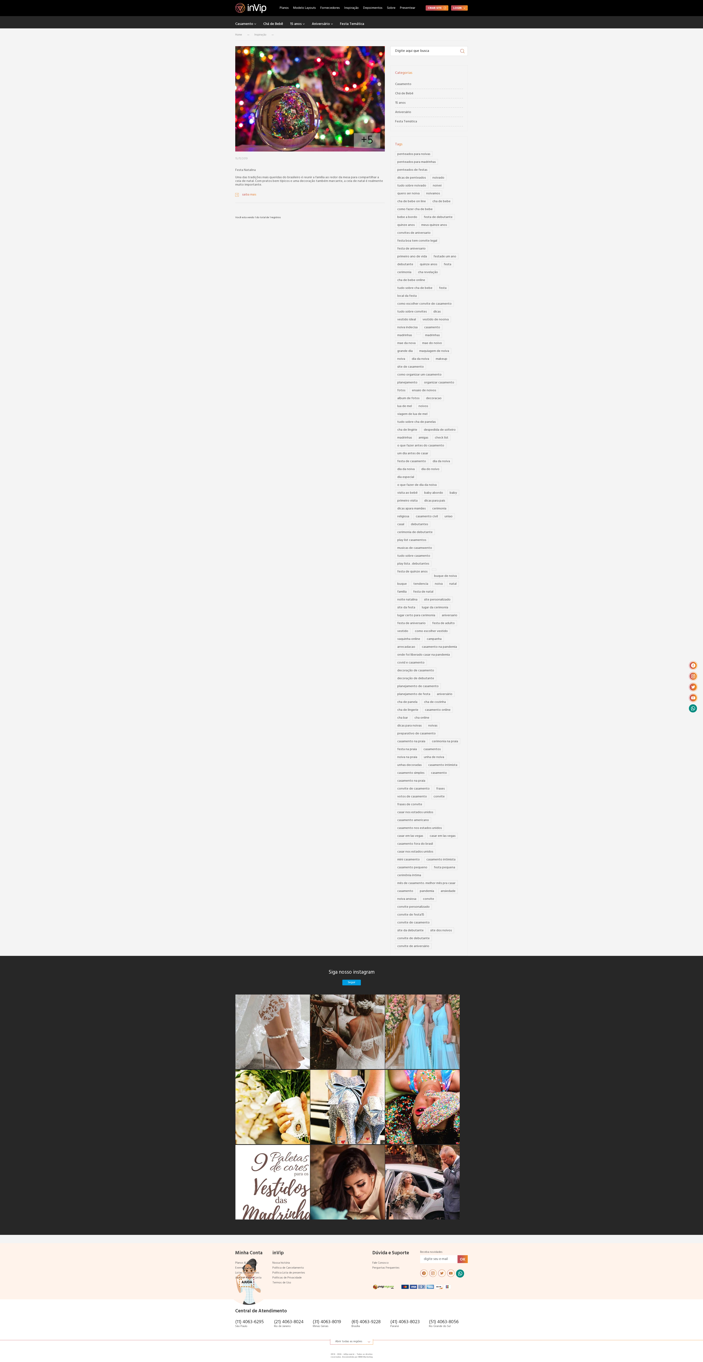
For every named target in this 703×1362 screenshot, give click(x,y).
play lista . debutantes (413, 563)
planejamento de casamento (418, 686)
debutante (405, 264)
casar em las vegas (410, 836)
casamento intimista (442, 765)
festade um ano (445, 256)
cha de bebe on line (411, 201)
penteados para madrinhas (416, 162)
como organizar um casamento (419, 374)
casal (400, 524)
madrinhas (404, 335)
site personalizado (437, 599)
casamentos (432, 749)
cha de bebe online (411, 280)
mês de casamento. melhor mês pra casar (426, 883)
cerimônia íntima (409, 875)
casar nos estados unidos (415, 812)
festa (447, 264)
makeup (441, 359)
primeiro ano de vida (412, 256)
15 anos (296, 24)
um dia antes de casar (412, 453)
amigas (423, 437)
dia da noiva (420, 359)
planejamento (407, 382)
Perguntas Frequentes (385, 1268)
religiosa (403, 516)
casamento (432, 327)
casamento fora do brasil (415, 844)
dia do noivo (430, 469)
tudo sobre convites (412, 311)
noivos (423, 406)
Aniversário (321, 24)
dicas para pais (434, 500)
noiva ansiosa (406, 899)
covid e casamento (411, 662)
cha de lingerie (407, 710)
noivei (437, 185)
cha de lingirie (407, 430)
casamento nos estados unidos (419, 828)
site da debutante (410, 930)
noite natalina (407, 599)
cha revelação (428, 272)
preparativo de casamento (416, 733)
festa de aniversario (411, 248)
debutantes (419, 524)
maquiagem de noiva (434, 351)
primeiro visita (407, 500)
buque (402, 584)
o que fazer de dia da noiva (417, 485)
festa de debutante (438, 217)
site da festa (406, 607)
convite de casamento (413, 788)
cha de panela (407, 702)
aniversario (449, 615)
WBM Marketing (365, 1357)
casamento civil (427, 516)
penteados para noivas (413, 154)
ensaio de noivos (424, 390)
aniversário (444, 694)
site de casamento (410, 366)
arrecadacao (406, 647)
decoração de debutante (415, 678)
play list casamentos (411, 540)
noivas (432, 725)
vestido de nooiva (436, 319)
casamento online (438, 710)
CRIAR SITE (435, 8)
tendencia (420, 584)
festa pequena (444, 867)
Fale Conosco (380, 1263)
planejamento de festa (413, 694)
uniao (449, 516)
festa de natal (423, 591)
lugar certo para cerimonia (416, 615)
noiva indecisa (407, 327)
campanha (434, 639)
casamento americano (413, 820)
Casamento (244, 24)
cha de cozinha (435, 702)
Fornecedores (330, 8)
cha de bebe (441, 201)
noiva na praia (407, 757)
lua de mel (404, 406)
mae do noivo (432, 343)
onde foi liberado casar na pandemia (423, 654)
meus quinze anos (434, 225)
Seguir (351, 982)
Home (238, 35)
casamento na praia (411, 741)
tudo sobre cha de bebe (414, 288)
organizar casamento (439, 382)
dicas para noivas (409, 725)
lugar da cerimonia (435, 607)
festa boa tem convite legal (417, 240)
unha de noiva (434, 757)
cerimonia (404, 272)
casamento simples (410, 773)
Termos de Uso (281, 1283)
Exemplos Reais (244, 1268)
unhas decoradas (409, 765)
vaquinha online (408, 639)
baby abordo (433, 493)
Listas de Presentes (247, 1273)
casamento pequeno (412, 867)
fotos (401, 390)
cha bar (402, 717)
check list (441, 437)
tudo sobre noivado (411, 185)
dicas (437, 311)
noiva (401, 359)
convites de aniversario (414, 233)
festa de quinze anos (412, 571)
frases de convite (409, 804)
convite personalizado (413, 907)
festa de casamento (411, 461)
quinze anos (406, 225)
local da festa (407, 296)
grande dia (405, 351)
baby (453, 493)
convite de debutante (413, 938)
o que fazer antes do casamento (420, 445)
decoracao (434, 398)
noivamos (433, 193)
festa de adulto (443, 623)
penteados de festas (412, 170)
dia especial (405, 477)
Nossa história (281, 1263)
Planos (284, 8)
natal (453, 584)
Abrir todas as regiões (348, 1341)
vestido (402, 631)
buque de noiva (445, 576)
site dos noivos (441, 930)
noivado (438, 177)
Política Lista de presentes (288, 1273)
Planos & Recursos (246, 1263)
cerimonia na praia (445, 741)
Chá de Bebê (273, 24)
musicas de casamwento (414, 548)
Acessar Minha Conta (248, 1278)
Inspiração (351, 8)
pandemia (427, 891)
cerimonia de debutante (415, 532)
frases (440, 788)
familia (402, 591)
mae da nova (406, 343)
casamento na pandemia (439, 647)
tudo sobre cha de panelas (416, 422)
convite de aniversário (413, 946)
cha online (421, 717)
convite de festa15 (410, 914)
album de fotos (408, 398)
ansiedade (448, 891)
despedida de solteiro (440, 430)
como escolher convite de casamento (424, 303)
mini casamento (408, 859)
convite (439, 796)
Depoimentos (372, 8)
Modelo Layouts (304, 8)
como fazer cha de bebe (415, 209)
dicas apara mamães (411, 508)
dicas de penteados (411, 177)
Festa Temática (352, 24)
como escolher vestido (431, 631)
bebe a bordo (407, 217)
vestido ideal (406, 319)
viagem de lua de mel (412, 414)
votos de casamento (412, 796)
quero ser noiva (408, 193)
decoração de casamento (415, 670)
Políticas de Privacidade (287, 1278)
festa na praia (407, 749)
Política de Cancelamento (288, 1268)
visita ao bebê (407, 493)
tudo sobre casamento (413, 556)
